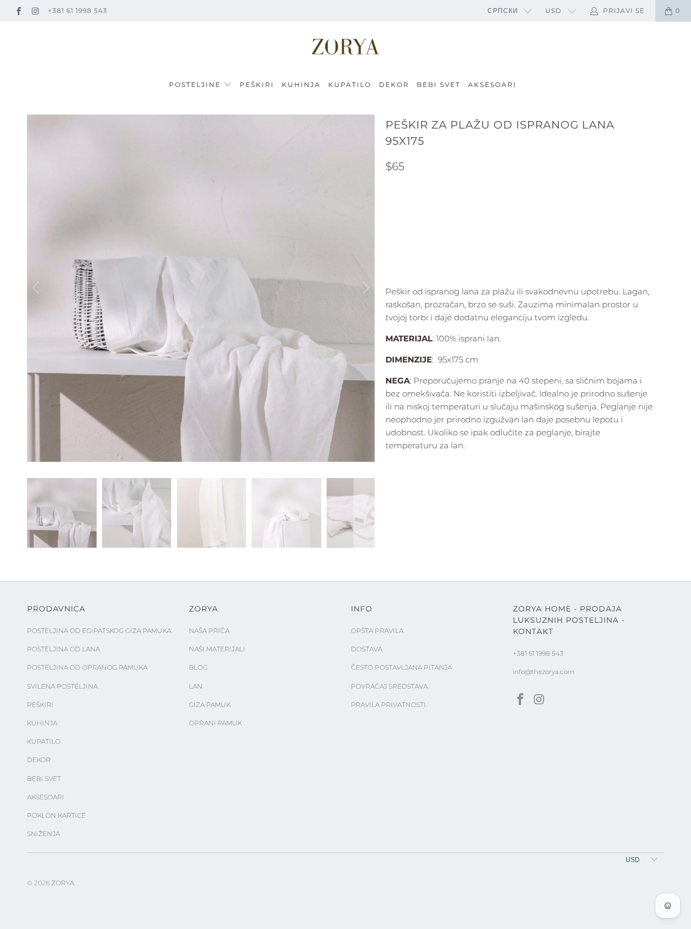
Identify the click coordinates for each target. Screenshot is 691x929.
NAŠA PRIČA (209, 631)
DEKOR (394, 84)
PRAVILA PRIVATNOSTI (388, 705)
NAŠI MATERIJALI (217, 649)
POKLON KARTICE (56, 815)
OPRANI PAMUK (215, 723)
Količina (403, 240)
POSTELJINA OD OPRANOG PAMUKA (87, 667)
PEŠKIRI (257, 84)
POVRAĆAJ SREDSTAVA (389, 686)
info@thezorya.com (543, 672)
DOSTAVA (366, 649)
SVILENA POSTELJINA (62, 686)
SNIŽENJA (43, 834)
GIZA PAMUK (210, 705)
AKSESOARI (492, 84)
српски (502, 10)
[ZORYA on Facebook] (18, 10)
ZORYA (62, 883)
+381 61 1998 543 (77, 10)
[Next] (364, 288)
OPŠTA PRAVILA (377, 631)
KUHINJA (301, 84)
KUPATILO (349, 84)
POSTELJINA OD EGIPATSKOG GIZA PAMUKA (99, 631)
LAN (195, 686)
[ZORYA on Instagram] (34, 10)
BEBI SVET (438, 84)
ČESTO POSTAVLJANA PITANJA (401, 667)
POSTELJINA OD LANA (63, 649)
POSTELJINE (196, 84)
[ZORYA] (345, 47)
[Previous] (37, 288)
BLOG (198, 667)
